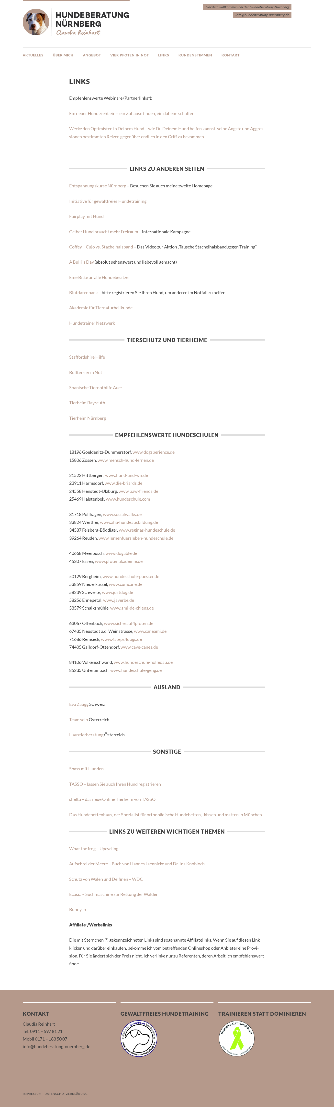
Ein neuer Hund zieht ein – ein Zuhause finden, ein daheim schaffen (131, 113)
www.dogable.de (121, 553)
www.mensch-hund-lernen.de (126, 460)
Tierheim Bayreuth (87, 402)
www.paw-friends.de (138, 491)
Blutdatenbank (83, 292)
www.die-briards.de (123, 483)
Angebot (92, 55)
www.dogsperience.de (154, 452)
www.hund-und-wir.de (126, 475)
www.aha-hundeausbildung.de (129, 522)
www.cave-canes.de (139, 647)
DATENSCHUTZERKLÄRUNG (66, 1094)
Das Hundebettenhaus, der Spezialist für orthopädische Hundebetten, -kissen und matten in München (165, 814)
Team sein (78, 719)
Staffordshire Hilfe (87, 357)
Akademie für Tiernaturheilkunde (101, 307)
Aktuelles (33, 55)
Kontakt (231, 55)
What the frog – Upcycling (93, 848)
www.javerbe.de (118, 600)
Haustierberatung (86, 734)
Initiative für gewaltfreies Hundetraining (107, 201)
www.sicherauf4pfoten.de (128, 623)
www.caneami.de (150, 631)
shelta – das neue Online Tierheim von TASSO (112, 799)
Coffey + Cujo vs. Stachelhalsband (101, 246)
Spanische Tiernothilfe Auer (95, 387)
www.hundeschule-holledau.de (143, 662)
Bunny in (77, 909)
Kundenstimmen (195, 55)
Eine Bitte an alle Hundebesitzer (99, 277)
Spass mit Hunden (86, 768)
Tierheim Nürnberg (87, 418)
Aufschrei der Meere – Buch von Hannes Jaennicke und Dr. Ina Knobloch (137, 863)
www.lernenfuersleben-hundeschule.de (136, 538)
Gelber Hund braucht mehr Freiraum (103, 231)
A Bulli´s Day (81, 262)
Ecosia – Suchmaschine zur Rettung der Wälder (113, 894)
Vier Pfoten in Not (129, 55)
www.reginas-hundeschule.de (147, 530)
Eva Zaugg (79, 704)
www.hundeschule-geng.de (136, 670)
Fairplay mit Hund (86, 216)
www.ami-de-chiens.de (132, 608)
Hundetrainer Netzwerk (92, 323)
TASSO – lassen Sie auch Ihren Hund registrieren (115, 784)
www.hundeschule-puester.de (130, 576)
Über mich (63, 55)
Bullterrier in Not (85, 372)
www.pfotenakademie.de (119, 561)
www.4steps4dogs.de (121, 639)
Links (163, 55)
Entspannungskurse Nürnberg (97, 185)
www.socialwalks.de (122, 514)
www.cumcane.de (125, 584)
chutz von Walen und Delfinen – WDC (107, 879)
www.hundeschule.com (128, 499)
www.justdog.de (117, 592)
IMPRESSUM (32, 1094)
